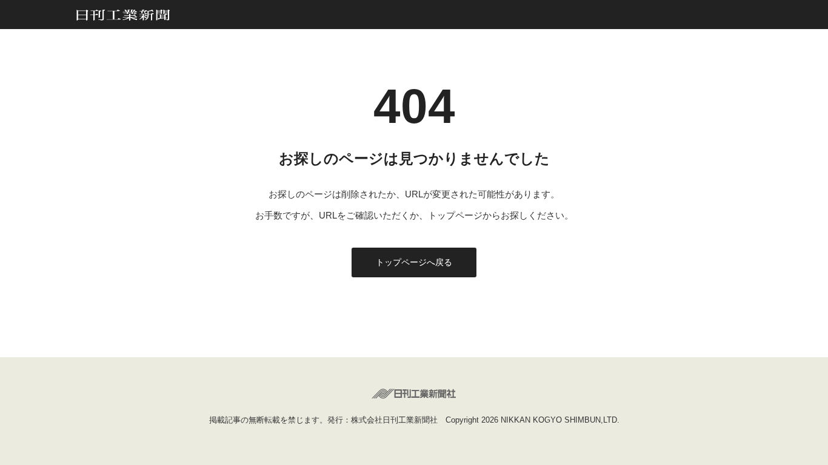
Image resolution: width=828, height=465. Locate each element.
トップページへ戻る (414, 262)
